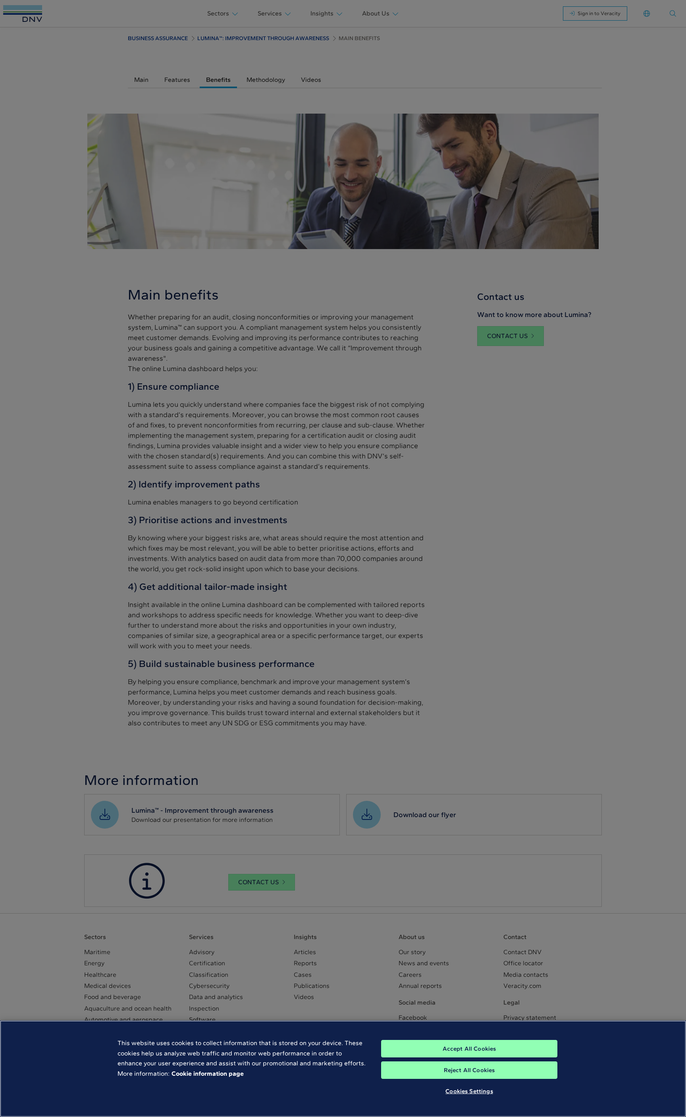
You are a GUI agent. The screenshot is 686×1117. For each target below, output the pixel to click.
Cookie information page (208, 1073)
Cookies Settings (469, 1091)
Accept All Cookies (469, 1048)
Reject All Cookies (469, 1070)
